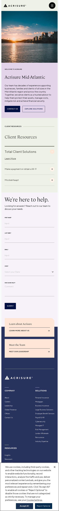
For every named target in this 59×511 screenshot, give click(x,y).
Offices (7, 414)
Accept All (24, 506)
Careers (7, 402)
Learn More (10, 158)
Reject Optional (43, 506)
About (7, 398)
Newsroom (8, 459)
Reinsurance (39, 437)
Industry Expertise (41, 441)
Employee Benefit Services (44, 414)
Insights (7, 455)
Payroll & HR (39, 418)
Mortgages (39, 402)
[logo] (15, 5)
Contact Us (9, 418)
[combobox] (27, 272)
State (7, 266)
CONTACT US (12, 109)
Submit (10, 306)
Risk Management (41, 430)
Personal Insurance (42, 398)
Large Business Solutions (44, 410)
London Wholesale (41, 433)
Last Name (8, 233)
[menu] (52, 5)
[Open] (53, 272)
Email (7, 249)
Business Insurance (42, 406)
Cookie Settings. (34, 500)
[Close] (55, 467)
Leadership (8, 406)
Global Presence (10, 410)
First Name (8, 217)
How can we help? (10, 282)
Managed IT (39, 426)
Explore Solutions (34, 109)
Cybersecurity (40, 422)
